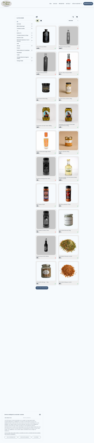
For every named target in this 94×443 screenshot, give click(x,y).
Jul (17, 30)
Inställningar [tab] (27, 417)
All (17, 21)
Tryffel (18, 55)
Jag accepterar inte (11, 437)
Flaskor (18, 48)
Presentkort (19, 52)
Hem (50, 3)
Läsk (18, 43)
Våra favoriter (76, 3)
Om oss (55, 3)
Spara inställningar (24, 437)
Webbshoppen (88, 3)
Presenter (61, 3)
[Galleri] (37, 20)
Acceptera (36, 437)
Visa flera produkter (42, 287)
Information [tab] (8, 417)
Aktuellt (68, 3)
